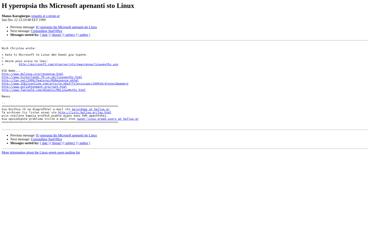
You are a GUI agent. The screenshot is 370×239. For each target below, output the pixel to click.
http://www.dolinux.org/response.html (32, 74)
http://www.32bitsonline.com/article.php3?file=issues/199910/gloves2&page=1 (65, 83)
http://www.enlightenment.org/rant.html (34, 86)
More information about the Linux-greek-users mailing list (41, 152)
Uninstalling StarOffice (46, 31)
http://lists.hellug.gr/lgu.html (84, 112)
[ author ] (84, 35)
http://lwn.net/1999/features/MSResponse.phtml (40, 80)
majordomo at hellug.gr (91, 109)
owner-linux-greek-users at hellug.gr (108, 118)
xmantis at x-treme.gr (45, 16)
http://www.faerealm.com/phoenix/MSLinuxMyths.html (44, 90)
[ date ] (44, 35)
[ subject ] (70, 35)
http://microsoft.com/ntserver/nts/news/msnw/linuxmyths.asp (68, 64)
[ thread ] (56, 35)
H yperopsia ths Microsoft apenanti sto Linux (66, 27)
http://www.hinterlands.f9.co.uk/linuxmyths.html (42, 77)
